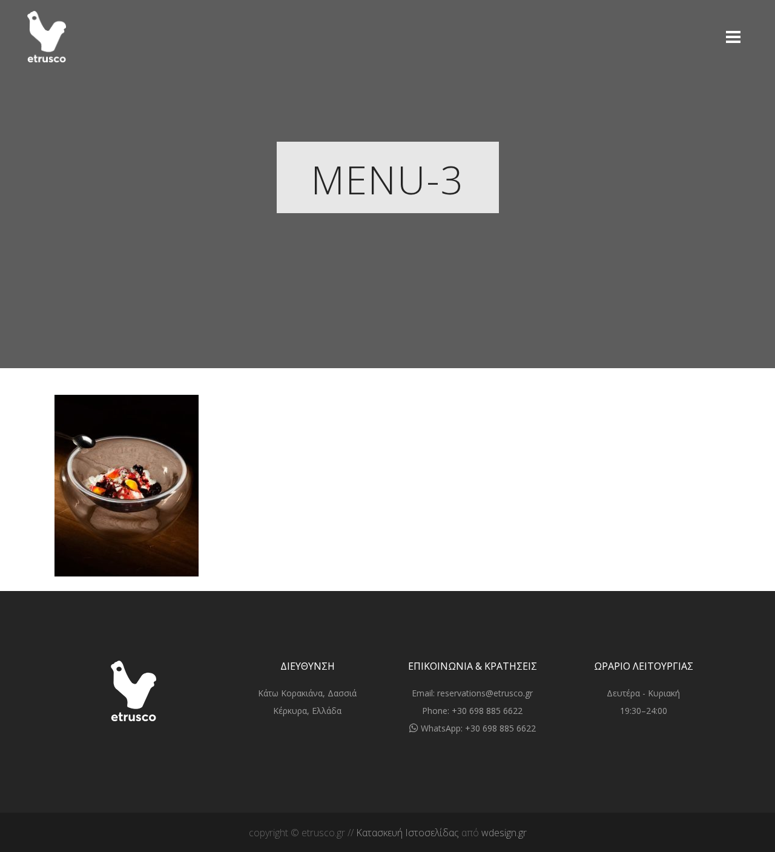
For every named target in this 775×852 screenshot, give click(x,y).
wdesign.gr (504, 832)
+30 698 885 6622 (487, 710)
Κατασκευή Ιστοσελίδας (407, 832)
